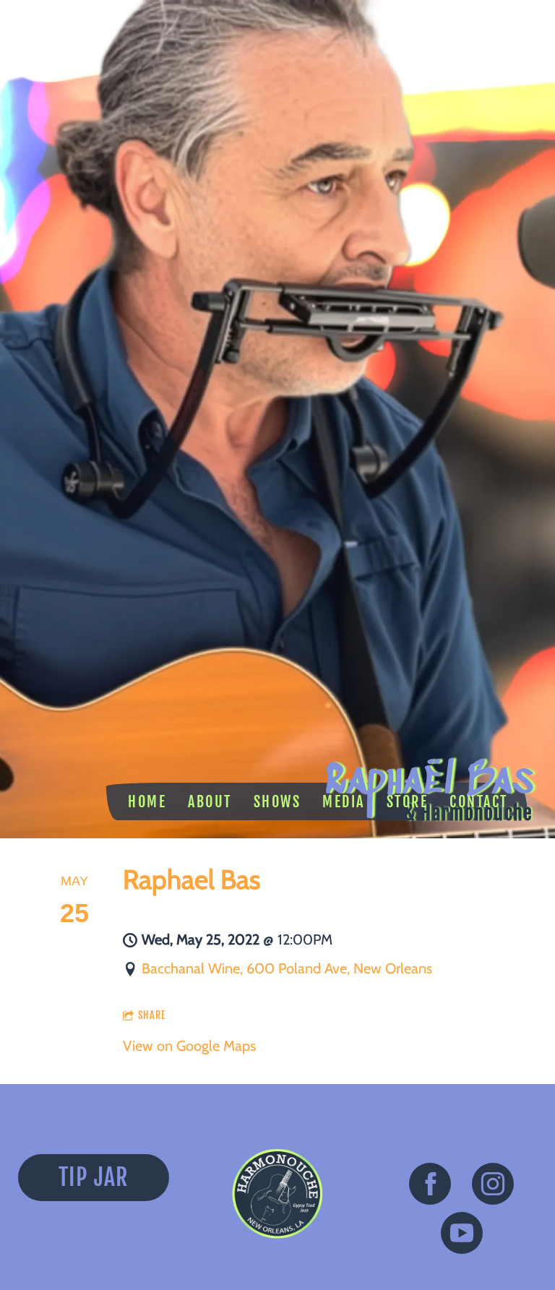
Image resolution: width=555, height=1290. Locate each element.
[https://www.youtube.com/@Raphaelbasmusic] (462, 1236)
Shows (277, 802)
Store (408, 802)
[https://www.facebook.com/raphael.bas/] (430, 1187)
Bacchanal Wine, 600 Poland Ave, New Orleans (287, 968)
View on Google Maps (189, 1045)
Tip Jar (94, 1177)
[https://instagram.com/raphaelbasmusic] (493, 1187)
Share (152, 1015)
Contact (478, 802)
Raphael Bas (191, 879)
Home (147, 802)
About (210, 802)
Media (343, 802)
